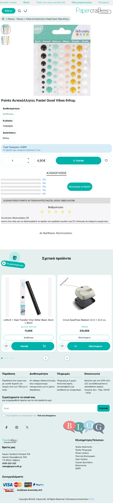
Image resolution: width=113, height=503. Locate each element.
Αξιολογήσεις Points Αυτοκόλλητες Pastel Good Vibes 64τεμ (39, 200)
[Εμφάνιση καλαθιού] (25, 10)
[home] (3, 19)
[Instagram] (17, 427)
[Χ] (27, 427)
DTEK (91, 499)
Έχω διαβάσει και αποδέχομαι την (31, 415)
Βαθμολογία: (56, 207)
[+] (28, 159)
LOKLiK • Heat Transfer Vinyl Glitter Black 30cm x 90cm (29, 321)
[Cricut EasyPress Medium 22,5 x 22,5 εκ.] (84, 297)
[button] (78, 160)
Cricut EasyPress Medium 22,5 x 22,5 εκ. (84, 320)
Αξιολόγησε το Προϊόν (80, 186)
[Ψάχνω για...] (19, 11)
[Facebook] (6, 427)
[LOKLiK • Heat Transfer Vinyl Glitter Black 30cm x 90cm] (28, 297)
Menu (8, 10)
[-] (28, 162)
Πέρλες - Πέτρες (16, 19)
